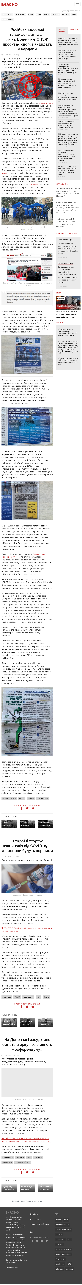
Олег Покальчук (65, 239)
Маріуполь (60, 1264)
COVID (17, 997)
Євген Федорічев (65, 263)
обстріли (59, 1269)
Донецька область (22, 1162)
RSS (32, 1232)
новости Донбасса (63, 1254)
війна (39, 14)
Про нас (34, 1214)
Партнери (34, 1219)
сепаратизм (7, 1162)
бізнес (31, 14)
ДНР (29, 1157)
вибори (31, 798)
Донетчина (60, 1239)
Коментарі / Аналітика (66, 234)
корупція (55, 14)
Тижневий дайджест (40, 1224)
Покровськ (60, 1259)
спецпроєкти (7, 19)
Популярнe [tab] (74, 29)
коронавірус (28, 997)
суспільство (7, 14)
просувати (34, 184)
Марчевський (42, 798)
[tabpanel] (68, 107)
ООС (69, 1264)
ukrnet (58, 1220)
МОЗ (38, 997)
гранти (46, 14)
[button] (27, 1201)
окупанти (20, 1157)
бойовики (38, 1157)
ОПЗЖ (21, 798)
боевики (69, 1269)
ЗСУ (69, 1239)
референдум (7, 1157)
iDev (17, 1267)
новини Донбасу (9, 798)
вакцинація (6, 997)
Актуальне (61, 184)
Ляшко (46, 997)
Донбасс (59, 1244)
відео (74, 14)
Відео (59, 293)
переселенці (20, 14)
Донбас (59, 1235)
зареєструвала (46, 103)
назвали (5, 173)
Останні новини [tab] (62, 30)
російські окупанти (63, 1249)
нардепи (65, 14)
